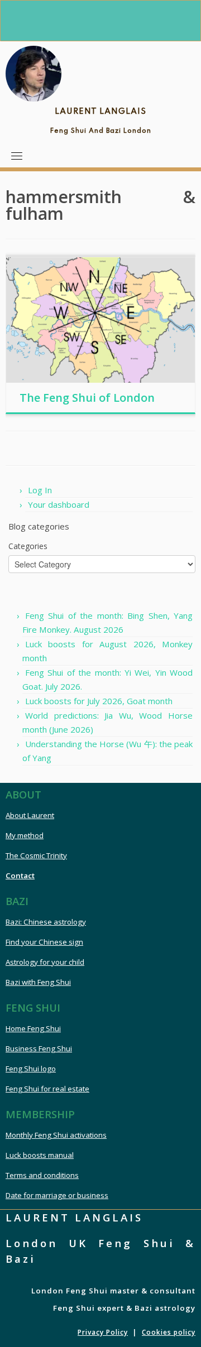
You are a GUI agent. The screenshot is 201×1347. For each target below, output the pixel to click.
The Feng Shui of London (87, 397)
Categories (27, 546)
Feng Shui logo (31, 1069)
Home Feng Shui (33, 1028)
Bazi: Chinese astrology (46, 922)
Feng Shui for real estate (47, 1089)
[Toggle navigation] (17, 156)
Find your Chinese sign (44, 942)
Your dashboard (58, 504)
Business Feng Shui (39, 1048)
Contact (20, 875)
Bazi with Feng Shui (38, 982)
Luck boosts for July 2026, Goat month (99, 700)
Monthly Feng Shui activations (56, 1135)
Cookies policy (168, 1332)
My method (25, 835)
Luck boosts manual (40, 1155)
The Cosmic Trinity (36, 855)
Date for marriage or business (57, 1195)
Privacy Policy (103, 1332)
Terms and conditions (42, 1175)
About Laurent (30, 815)
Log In (40, 489)
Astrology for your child (45, 962)
